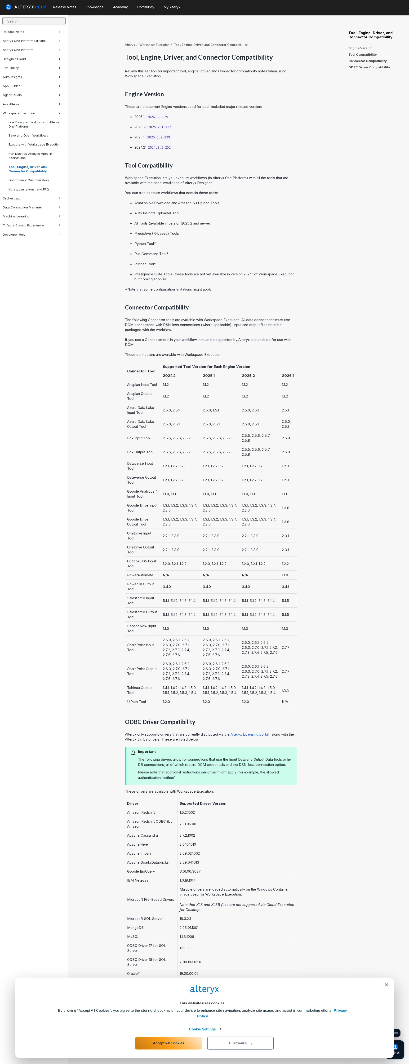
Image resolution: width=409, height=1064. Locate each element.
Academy (120, 7)
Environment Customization (29, 180)
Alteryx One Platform (18, 50)
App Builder (11, 86)
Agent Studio (12, 95)
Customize (238, 1043)
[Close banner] (386, 985)
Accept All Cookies (168, 1043)
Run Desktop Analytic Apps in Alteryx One (30, 156)
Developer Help (14, 234)
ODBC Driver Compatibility (369, 67)
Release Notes (13, 32)
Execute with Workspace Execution (35, 144)
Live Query (11, 68)
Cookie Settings (202, 1029)
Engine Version (360, 48)
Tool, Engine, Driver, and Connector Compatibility (28, 169)
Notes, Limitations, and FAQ (29, 189)
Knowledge (95, 7)
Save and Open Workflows (28, 135)
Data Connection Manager (22, 207)
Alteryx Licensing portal (250, 734)
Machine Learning (16, 216)
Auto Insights (12, 77)
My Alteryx (172, 7)
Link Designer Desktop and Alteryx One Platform (34, 124)
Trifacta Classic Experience (23, 225)
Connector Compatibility (367, 61)
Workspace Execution (19, 113)
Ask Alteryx (11, 104)
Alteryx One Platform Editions (24, 41)
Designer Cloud (14, 59)
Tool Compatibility (362, 54)
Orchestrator (12, 198)
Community (145, 7)
